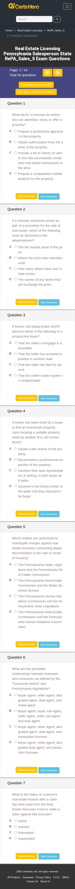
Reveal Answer (26, 196)
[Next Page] (57, 73)
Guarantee (28, 877)
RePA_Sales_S (55, 30)
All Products (13, 877)
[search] (57, 19)
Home (8, 30)
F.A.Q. (56, 877)
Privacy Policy (43, 877)
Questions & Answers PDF (36, 84)
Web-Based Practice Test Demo (36, 91)
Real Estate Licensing (29, 30)
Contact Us (32, 881)
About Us (45, 881)
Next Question (49, 196)
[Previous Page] (47, 73)
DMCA (65, 877)
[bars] (67, 6)
